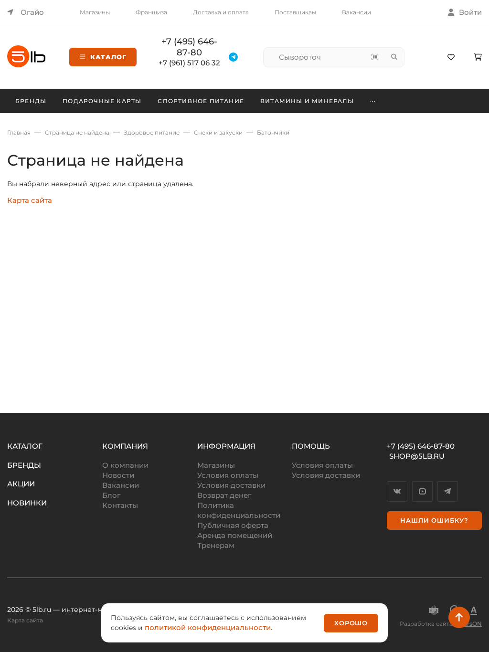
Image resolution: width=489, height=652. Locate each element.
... (373, 99)
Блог (111, 495)
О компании (125, 465)
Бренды (30, 101)
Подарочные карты (102, 101)
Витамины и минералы (307, 101)
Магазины (95, 12)
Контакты (120, 505)
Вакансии (356, 12)
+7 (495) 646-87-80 (189, 47)
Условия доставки (231, 485)
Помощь (311, 446)
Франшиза (151, 12)
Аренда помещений (234, 535)
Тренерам (215, 545)
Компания (125, 446)
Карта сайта (29, 200)
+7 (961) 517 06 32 (189, 62)
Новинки (27, 502)
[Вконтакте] (397, 491)
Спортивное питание (201, 101)
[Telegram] (447, 491)
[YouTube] (422, 491)
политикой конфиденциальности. (208, 627)
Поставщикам (295, 12)
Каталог (108, 57)
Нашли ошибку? (434, 520)
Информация (226, 446)
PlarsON (470, 623)
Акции (21, 483)
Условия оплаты (227, 475)
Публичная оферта (232, 525)
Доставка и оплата (221, 12)
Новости (118, 475)
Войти (470, 12)
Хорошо (351, 623)
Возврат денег (224, 495)
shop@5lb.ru (417, 456)
